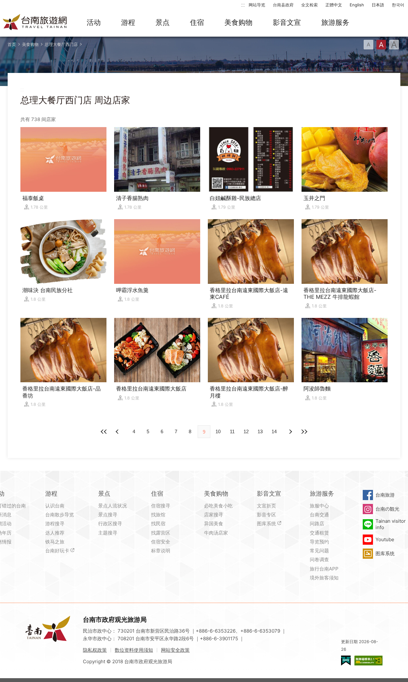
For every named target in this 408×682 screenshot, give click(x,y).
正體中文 (333, 4)
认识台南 (54, 506)
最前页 (104, 431)
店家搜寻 (213, 515)
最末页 (304, 431)
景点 (163, 22)
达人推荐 (54, 533)
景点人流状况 (112, 506)
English (357, 4)
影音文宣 (287, 22)
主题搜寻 (107, 533)
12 (246, 431)
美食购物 (238, 22)
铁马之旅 (54, 542)
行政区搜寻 (110, 523)
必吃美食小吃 (218, 506)
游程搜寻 (54, 523)
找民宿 (158, 523)
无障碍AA (368, 660)
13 (260, 431)
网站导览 (257, 4)
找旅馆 (158, 515)
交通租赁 (319, 533)
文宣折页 (266, 506)
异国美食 (213, 523)
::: (243, 4)
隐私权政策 (95, 650)
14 (274, 431)
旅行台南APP (324, 569)
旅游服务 (335, 22)
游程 (128, 22)
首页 (12, 44)
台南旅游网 (35, 22)
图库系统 (266, 523)
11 (232, 431)
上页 (290, 431)
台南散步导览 (59, 515)
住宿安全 (160, 542)
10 (218, 431)
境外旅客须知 (324, 578)
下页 (118, 431)
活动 (94, 22)
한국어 (398, 4)
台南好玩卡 (57, 551)
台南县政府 (283, 4)
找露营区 (160, 533)
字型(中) (381, 44)
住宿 (197, 22)
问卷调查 (319, 559)
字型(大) (394, 44)
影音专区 (266, 515)
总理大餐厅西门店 (61, 44)
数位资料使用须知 (134, 650)
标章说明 (160, 551)
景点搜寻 (107, 515)
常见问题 (319, 551)
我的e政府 (346, 660)
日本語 (378, 4)
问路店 (317, 523)
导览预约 (319, 542)
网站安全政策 (175, 650)
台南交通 (319, 515)
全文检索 (309, 4)
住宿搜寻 (160, 506)
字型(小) (368, 44)
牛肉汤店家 (216, 533)
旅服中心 (319, 506)
